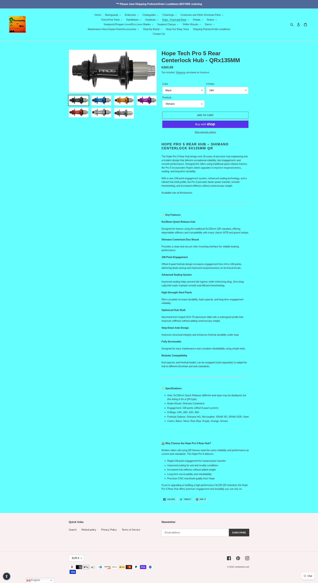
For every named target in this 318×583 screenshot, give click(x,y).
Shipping (180, 72)
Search (73, 529)
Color (165, 83)
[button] (7, 576)
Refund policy (88, 529)
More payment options (205, 132)
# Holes (210, 83)
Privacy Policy (109, 529)
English (35, 580)
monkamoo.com (242, 567)
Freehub (166, 97)
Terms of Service (131, 529)
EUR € (75, 558)
